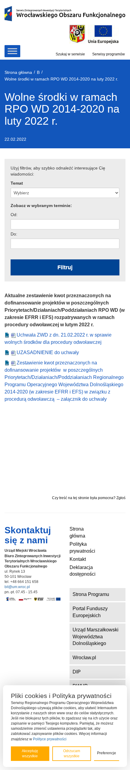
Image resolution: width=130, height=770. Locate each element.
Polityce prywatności (50, 739)
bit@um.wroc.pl (17, 587)
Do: (14, 234)
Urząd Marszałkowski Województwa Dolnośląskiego (96, 636)
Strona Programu (91, 594)
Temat (17, 183)
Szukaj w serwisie (70, 54)
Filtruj (65, 267)
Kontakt (78, 559)
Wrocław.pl (84, 657)
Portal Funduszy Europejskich (90, 612)
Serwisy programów (108, 54)
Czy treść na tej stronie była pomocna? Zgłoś (88, 498)
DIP (77, 671)
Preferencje (106, 753)
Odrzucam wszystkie (71, 753)
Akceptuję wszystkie (30, 753)
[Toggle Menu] (12, 51)
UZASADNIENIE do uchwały (48, 352)
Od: (14, 214)
